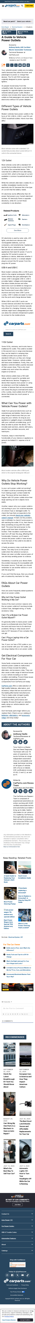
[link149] (17, 1196)
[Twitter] (20, 791)
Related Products (11, 211)
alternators (13, 715)
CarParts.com (7, 686)
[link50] (16, 65)
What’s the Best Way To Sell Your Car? (9, 1171)
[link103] (10, 913)
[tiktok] (27, 1275)
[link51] (20, 65)
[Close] (33, 1311)
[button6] (3, 1014)
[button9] (10, 1014)
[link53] (28, 65)
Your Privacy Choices (16, 1292)
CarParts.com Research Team (23, 58)
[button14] (22, 1014)
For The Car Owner (11, 944)
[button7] (6, 1014)
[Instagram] (15, 742)
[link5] (12, 5)
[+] (27, 1014)
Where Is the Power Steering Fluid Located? (24, 926)
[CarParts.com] (17, 1280)
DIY (22, 937)
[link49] (7, 65)
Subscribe (29, 5)
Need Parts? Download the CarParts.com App (17, 1)
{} (24, 1014)
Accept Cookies (25, 1320)
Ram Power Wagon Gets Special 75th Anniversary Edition (8, 924)
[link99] (10, 893)
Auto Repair (5, 27)
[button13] (20, 1014)
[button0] (3, 5)
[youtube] (22, 1275)
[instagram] (7, 1275)
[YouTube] (20, 742)
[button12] (17, 1014)
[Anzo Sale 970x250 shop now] (17, 987)
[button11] (15, 1014)
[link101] (24, 890)
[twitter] (17, 1275)
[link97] (24, 867)
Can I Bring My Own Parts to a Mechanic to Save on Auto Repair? (9, 1128)
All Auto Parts (6, 32)
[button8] (8, 1014)
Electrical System (17, 27)
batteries (5, 715)
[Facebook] (15, 791)
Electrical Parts (23, 32)
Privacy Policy (9, 1316)
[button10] (13, 1014)
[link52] (24, 65)
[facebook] (12, 1275)
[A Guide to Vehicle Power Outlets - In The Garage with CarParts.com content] (18, 1264)
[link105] (24, 915)
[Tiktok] (25, 742)
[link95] (10, 867)
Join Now (18, 1204)
